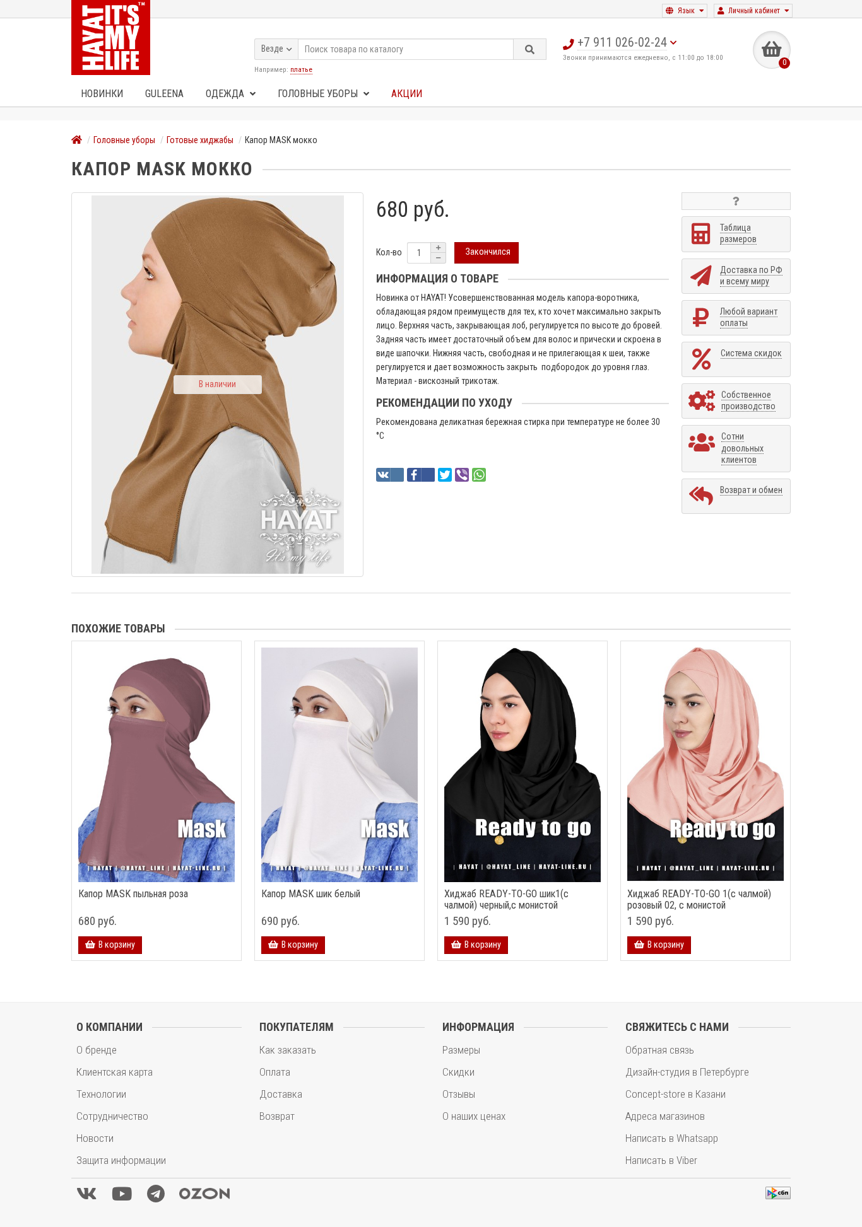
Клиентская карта (114, 1072)
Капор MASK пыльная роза (133, 894)
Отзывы (458, 1094)
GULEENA (164, 94)
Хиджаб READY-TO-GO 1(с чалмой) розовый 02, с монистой (699, 899)
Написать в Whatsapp (671, 1138)
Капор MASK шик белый (310, 894)
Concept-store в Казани (675, 1094)
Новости (95, 1138)
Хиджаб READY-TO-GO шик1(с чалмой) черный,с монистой (506, 899)
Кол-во (389, 252)
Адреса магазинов (665, 1116)
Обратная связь (659, 1050)
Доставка (280, 1094)
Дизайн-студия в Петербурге (687, 1072)
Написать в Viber (661, 1160)
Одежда (226, 94)
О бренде (96, 1050)
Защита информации (121, 1160)
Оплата (274, 1072)
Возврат (277, 1116)
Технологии (101, 1094)
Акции (406, 94)
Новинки (102, 94)
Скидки (458, 1072)
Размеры (461, 1050)
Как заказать (287, 1050)
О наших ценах (473, 1116)
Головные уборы (319, 94)
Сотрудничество (112, 1116)
